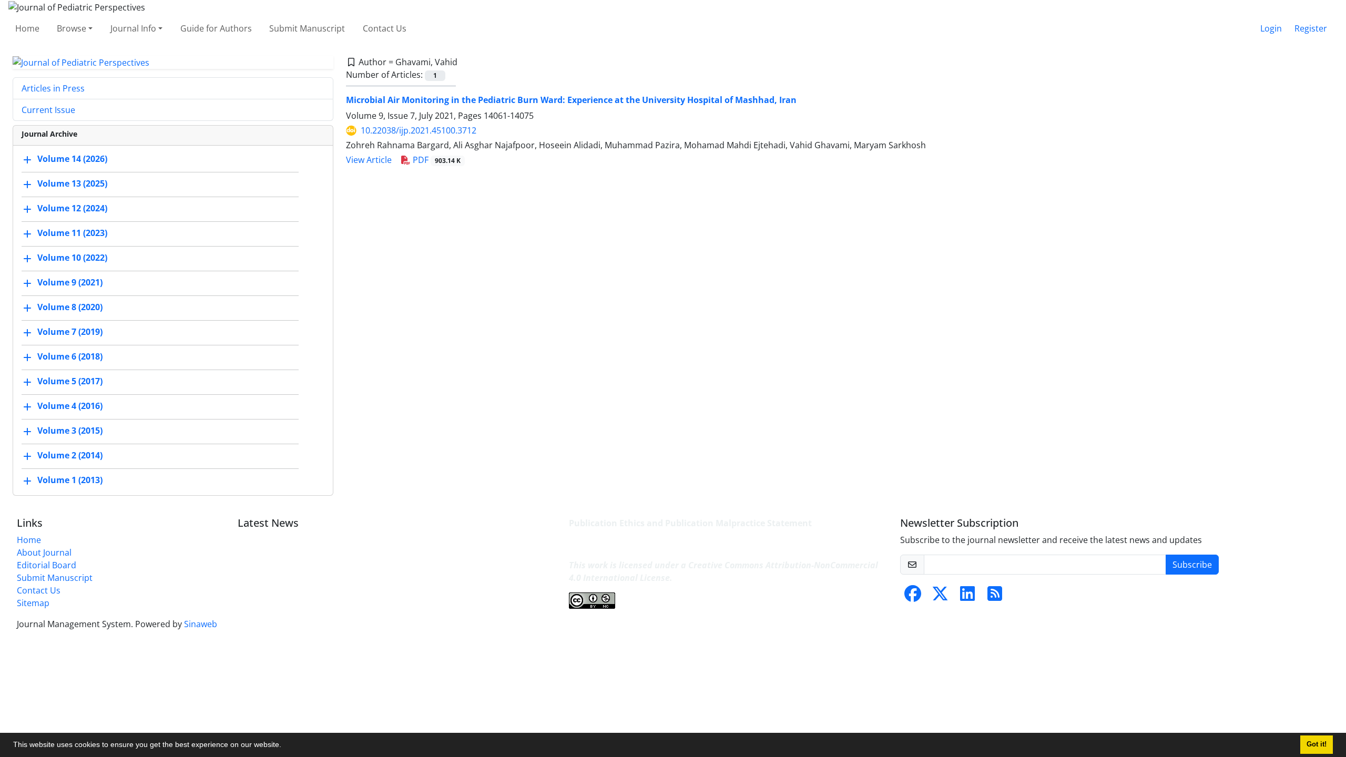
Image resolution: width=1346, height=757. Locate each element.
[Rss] (994, 596)
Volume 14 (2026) (72, 159)
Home (27, 28)
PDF (436, 160)
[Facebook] (912, 596)
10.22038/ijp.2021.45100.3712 (418, 130)
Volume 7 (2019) (70, 332)
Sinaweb (200, 624)
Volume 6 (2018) (70, 357)
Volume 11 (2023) (72, 233)
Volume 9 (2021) (70, 283)
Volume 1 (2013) (70, 480)
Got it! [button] (1317, 744)
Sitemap (33, 603)
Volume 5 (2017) (70, 381)
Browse (71, 28)
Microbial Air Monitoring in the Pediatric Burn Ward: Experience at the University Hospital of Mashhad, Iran (571, 100)
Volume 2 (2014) (70, 456)
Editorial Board (46, 565)
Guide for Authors (216, 28)
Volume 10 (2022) (72, 258)
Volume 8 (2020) (70, 307)
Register (1310, 28)
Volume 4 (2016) (70, 406)
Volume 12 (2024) (72, 208)
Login (1271, 28)
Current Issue (48, 110)
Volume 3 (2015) (70, 431)
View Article (369, 160)
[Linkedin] (967, 596)
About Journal (44, 552)
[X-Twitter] (940, 596)
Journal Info (133, 28)
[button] (285, 746)
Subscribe (1192, 564)
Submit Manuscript (307, 28)
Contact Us (384, 28)
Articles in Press (53, 88)
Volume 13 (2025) (72, 184)
